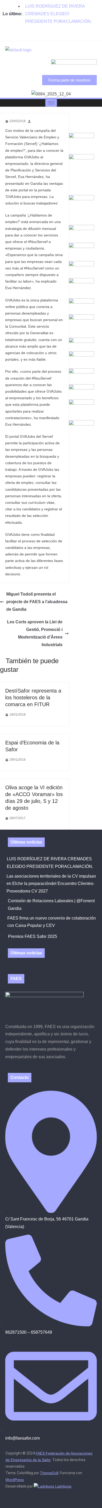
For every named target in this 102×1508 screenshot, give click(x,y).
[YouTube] (60, 37)
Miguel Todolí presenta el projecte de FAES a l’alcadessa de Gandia (36, 602)
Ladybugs (62, 1486)
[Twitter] (51, 37)
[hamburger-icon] (51, 103)
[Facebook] (42, 37)
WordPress (14, 1480)
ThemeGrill (49, 1473)
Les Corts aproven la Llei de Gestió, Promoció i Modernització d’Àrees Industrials (35, 633)
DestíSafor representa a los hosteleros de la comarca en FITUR (33, 697)
